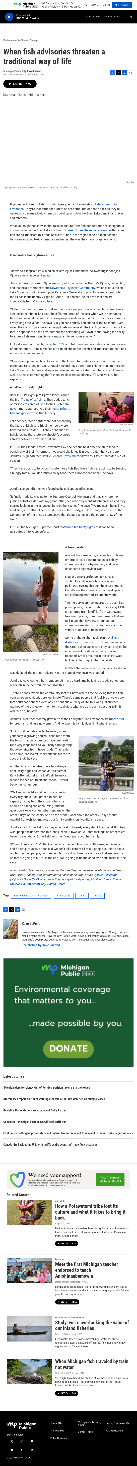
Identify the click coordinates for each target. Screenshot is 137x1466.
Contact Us (56, 1423)
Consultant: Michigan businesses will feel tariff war (34, 1122)
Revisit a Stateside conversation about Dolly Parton (34, 1110)
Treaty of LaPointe (33, 399)
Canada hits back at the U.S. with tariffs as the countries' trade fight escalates (50, 1144)
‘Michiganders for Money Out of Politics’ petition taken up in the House (46, 1087)
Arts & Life (60, 1201)
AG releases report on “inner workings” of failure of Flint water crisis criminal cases (54, 1099)
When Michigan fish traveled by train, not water (92, 1364)
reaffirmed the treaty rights (77, 527)
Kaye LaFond (34, 71)
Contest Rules (85, 1432)
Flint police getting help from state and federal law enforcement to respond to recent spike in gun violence (68, 1133)
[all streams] (132, 16)
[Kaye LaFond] (10, 929)
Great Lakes (63, 895)
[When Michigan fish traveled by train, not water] (29, 1371)
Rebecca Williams (63, 1334)
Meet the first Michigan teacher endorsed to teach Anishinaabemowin (86, 1270)
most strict (116, 719)
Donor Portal (100, 5)
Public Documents (60, 1438)
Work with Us (57, 1430)
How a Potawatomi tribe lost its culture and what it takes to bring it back (90, 1212)
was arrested (74, 456)
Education (59, 1259)
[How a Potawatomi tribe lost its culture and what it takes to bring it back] (29, 1212)
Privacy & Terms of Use (118, 1423)
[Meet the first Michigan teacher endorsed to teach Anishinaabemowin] (29, 1270)
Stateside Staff (62, 1282)
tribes (82, 895)
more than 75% (54, 344)
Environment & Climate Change (20, 40)
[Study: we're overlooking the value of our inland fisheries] (29, 1329)
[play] (9, 17)
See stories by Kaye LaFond (41, 945)
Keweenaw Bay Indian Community (72, 288)
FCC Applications (114, 1430)
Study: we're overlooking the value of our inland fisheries (92, 1325)
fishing (97, 895)
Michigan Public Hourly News (90, 1423)
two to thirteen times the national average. (83, 230)
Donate (123, 5)
